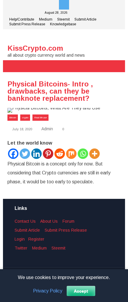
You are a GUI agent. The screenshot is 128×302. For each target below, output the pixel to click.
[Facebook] (13, 153)
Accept (81, 291)
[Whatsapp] (83, 153)
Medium (45, 19)
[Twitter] (25, 153)
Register (36, 239)
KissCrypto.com (35, 48)
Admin (47, 128)
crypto (25, 117)
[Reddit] (59, 153)
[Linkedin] (36, 153)
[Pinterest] (48, 153)
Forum (68, 221)
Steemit (63, 19)
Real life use (40, 117)
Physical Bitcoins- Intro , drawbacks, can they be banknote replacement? (50, 91)
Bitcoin (12, 117)
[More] (94, 153)
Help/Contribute (21, 19)
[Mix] (71, 153)
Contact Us (25, 221)
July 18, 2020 (21, 129)
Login (20, 239)
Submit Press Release (27, 24)
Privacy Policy (47, 291)
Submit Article (85, 19)
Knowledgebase (63, 24)
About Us (49, 221)
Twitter (21, 248)
